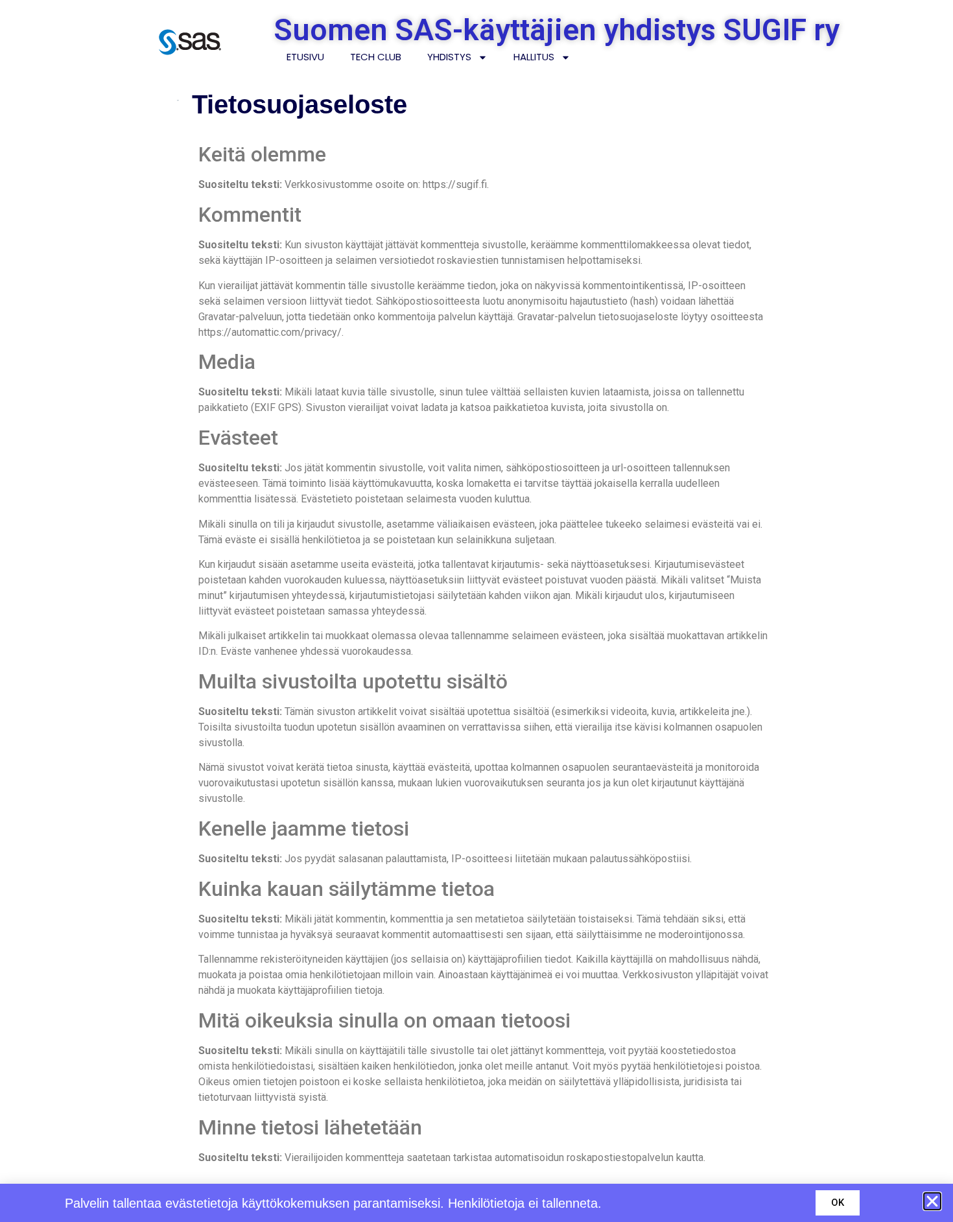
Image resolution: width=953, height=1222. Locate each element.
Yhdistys (449, 57)
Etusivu (305, 57)
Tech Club (375, 57)
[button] (932, 1201)
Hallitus (533, 57)
